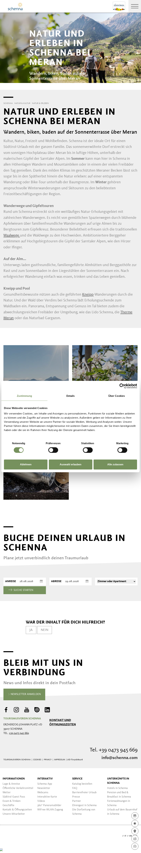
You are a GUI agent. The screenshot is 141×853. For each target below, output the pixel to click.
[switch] (53, 450)
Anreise (10, 581)
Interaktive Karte (47, 796)
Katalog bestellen (82, 784)
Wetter (7, 792)
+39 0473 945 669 (19, 733)
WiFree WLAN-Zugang (50, 809)
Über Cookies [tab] (116, 395)
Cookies (37, 760)
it (125, 836)
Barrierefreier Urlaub (84, 792)
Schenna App (44, 784)
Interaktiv (45, 778)
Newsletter (43, 788)
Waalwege (11, 235)
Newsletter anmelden (25, 694)
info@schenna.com (119, 758)
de (120, 836)
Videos (41, 801)
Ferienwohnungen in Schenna (118, 803)
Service (77, 778)
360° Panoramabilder (49, 805)
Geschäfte (8, 805)
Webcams (42, 792)
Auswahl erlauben (70, 464)
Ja (31, 630)
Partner (76, 801)
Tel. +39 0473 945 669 (114, 750)
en (130, 836)
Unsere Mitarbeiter (14, 814)
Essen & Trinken (11, 801)
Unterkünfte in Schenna (118, 780)
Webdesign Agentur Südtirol (7, 836)
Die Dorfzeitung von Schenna (83, 811)
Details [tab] (70, 395)
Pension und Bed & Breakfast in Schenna (119, 794)
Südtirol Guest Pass (14, 796)
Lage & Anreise (11, 784)
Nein (44, 630)
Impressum (59, 760)
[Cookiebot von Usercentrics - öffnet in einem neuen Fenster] (122, 386)
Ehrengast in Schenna (84, 805)
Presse (76, 796)
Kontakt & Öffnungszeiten (17, 809)
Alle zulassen (115, 464)
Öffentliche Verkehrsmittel (18, 788)
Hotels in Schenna (117, 788)
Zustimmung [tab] (24, 395)
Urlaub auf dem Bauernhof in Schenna (122, 811)
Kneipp (88, 294)
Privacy (48, 760)
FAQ (74, 788)
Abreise (56, 581)
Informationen (14, 778)
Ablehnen (25, 464)
